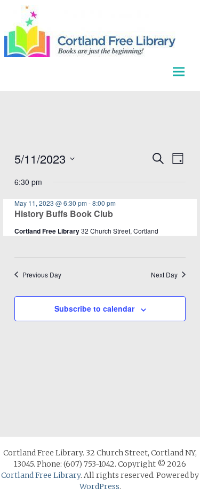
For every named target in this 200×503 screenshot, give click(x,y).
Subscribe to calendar (94, 308)
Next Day (164, 274)
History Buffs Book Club (63, 213)
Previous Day (41, 274)
